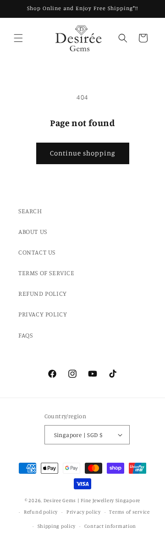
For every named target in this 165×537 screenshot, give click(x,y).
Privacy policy (83, 512)
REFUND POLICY (42, 293)
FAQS (25, 335)
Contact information (110, 526)
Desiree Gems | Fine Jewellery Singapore (92, 500)
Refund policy (41, 512)
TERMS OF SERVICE (46, 273)
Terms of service (129, 512)
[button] (18, 38)
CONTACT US (36, 252)
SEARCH (30, 211)
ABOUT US (32, 231)
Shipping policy (57, 526)
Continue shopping (83, 153)
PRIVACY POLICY (42, 314)
